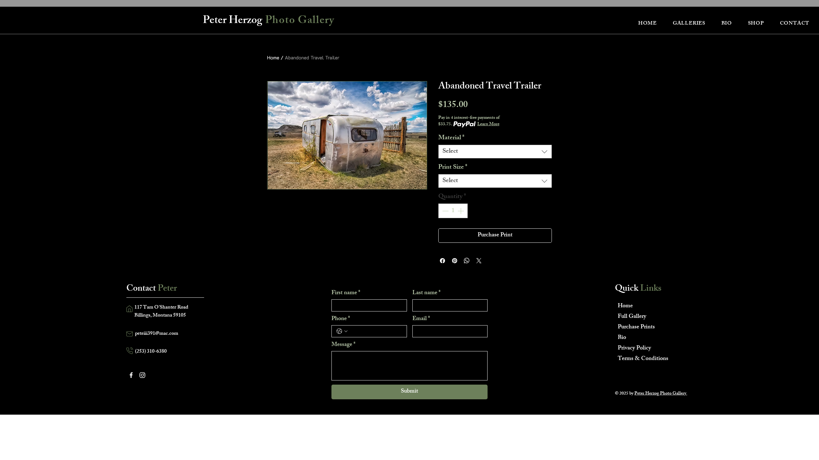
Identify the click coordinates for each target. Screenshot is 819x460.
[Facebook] (131, 375)
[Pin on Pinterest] (454, 260)
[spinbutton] (453, 211)
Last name (426, 293)
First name (345, 293)
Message (343, 345)
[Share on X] (479, 260)
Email (421, 319)
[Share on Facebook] (442, 260)
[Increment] (461, 211)
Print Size (452, 168)
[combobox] (495, 151)
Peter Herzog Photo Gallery (660, 394)
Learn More (488, 124)
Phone (340, 319)
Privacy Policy (634, 348)
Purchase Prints (636, 327)
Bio (622, 338)
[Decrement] (444, 211)
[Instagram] (142, 375)
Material (451, 138)
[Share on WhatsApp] (467, 260)
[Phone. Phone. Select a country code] (342, 331)
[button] (689, 24)
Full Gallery (632, 317)
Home (273, 57)
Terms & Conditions (640, 359)
